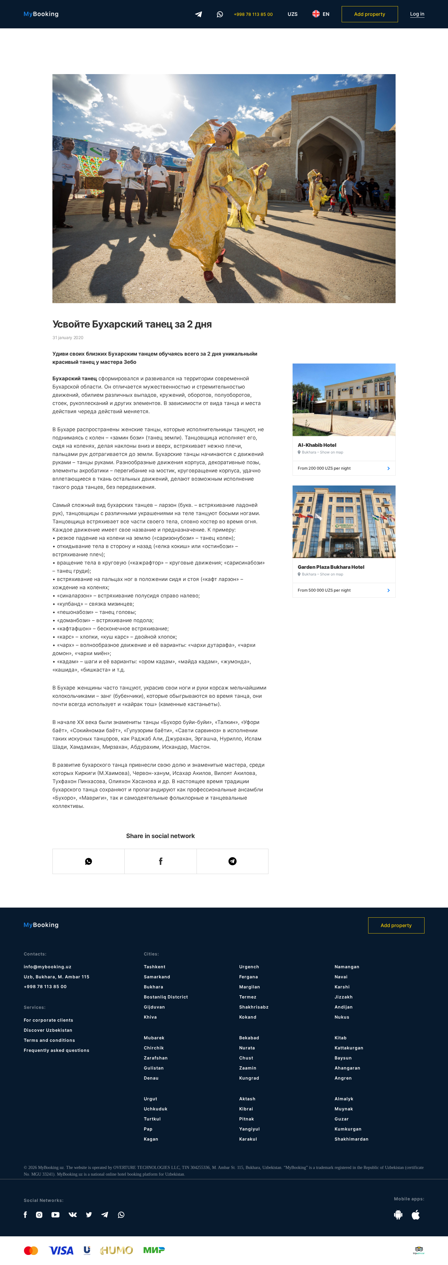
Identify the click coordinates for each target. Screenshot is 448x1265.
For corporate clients (48, 1020)
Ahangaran (348, 1067)
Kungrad (249, 1077)
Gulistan (154, 1067)
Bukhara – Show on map (322, 452)
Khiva (150, 1017)
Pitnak (246, 1118)
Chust (246, 1057)
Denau (151, 1077)
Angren (343, 1077)
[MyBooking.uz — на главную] (41, 14)
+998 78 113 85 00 (253, 14)
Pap (148, 1128)
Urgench (249, 966)
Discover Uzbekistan (48, 1030)
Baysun (343, 1057)
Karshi (342, 986)
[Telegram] (198, 14)
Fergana (248, 976)
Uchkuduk (156, 1108)
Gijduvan (154, 1006)
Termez (248, 996)
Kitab (341, 1037)
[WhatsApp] (220, 14)
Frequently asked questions (57, 1050)
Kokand (248, 1017)
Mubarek (154, 1037)
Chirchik (154, 1047)
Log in (417, 14)
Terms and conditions (49, 1040)
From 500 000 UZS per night (324, 590)
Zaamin (248, 1067)
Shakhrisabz (254, 1006)
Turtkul (152, 1118)
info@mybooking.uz (48, 966)
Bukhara (153, 986)
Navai (341, 976)
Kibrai (246, 1108)
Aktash (247, 1098)
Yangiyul (249, 1128)
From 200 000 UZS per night (324, 468)
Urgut (150, 1098)
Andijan (344, 1006)
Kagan (151, 1138)
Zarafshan (156, 1057)
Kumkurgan (348, 1128)
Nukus (342, 1017)
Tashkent (154, 966)
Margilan (249, 986)
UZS (292, 14)
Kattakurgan (349, 1047)
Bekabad (249, 1037)
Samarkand (157, 976)
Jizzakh (344, 996)
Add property (369, 14)
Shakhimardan (352, 1138)
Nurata (247, 1047)
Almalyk (344, 1098)
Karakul (248, 1138)
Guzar (342, 1118)
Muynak (344, 1108)
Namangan (347, 966)
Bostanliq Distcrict (166, 996)
